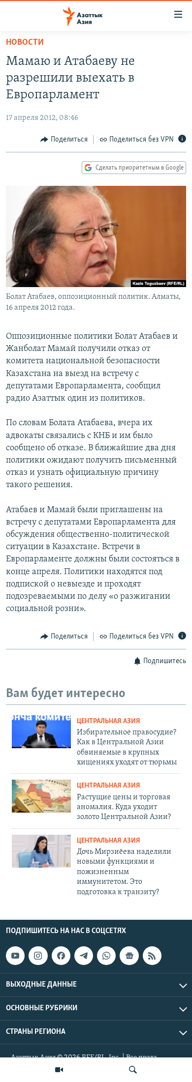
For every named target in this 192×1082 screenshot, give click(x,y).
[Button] (64, 139)
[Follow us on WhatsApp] (106, 955)
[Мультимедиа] (59, 1069)
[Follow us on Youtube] (15, 955)
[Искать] (133, 1069)
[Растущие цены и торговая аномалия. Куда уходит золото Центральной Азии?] (41, 796)
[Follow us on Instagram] (38, 955)
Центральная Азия (108, 721)
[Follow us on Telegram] (83, 955)
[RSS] (152, 955)
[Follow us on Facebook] (61, 955)
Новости (25, 42)
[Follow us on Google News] (129, 955)
